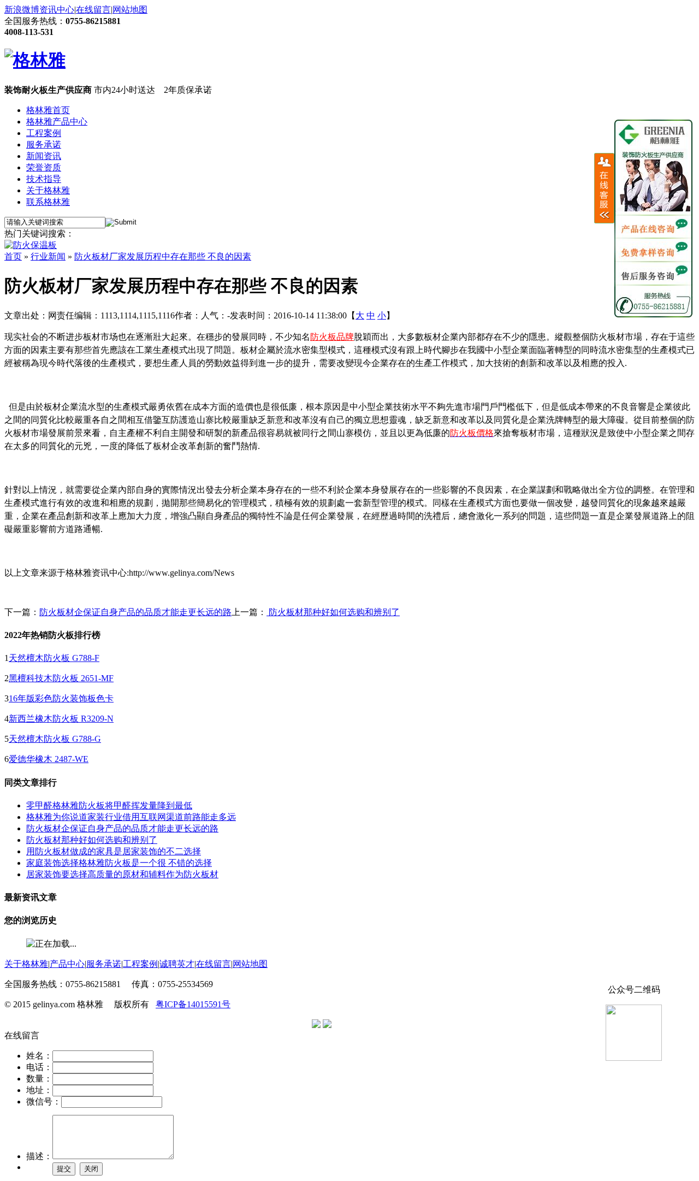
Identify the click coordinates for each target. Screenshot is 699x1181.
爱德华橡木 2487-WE (48, 759)
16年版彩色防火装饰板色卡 (61, 698)
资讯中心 (56, 9)
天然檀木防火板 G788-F (54, 658)
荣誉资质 (43, 167)
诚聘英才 (176, 964)
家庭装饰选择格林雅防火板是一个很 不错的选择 (119, 862)
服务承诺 (43, 144)
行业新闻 (48, 256)
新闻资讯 (43, 156)
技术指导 (43, 179)
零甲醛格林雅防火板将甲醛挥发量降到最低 (109, 805)
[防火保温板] (30, 245)
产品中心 (67, 964)
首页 (13, 256)
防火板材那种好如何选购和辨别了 (333, 612)
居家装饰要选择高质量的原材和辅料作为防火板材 (122, 874)
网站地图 (129, 9)
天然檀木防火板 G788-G (55, 738)
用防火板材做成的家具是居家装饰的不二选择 (113, 851)
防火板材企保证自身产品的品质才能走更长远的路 (135, 612)
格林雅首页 (48, 110)
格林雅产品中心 (56, 121)
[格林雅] (35, 60)
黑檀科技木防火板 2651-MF (61, 678)
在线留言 (93, 9)
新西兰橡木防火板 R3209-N (61, 718)
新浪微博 (21, 9)
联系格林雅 (48, 201)
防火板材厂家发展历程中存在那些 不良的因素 (162, 256)
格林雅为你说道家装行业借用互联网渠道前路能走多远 (131, 817)
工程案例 (43, 133)
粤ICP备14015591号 (193, 1004)
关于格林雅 (48, 190)
